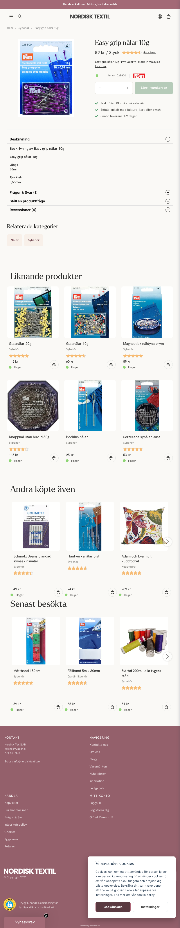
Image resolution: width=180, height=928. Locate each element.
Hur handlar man (16, 810)
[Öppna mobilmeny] (11, 16)
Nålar (15, 240)
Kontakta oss (99, 745)
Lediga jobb (97, 788)
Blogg (93, 759)
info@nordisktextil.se (27, 761)
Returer (9, 846)
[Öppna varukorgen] (168, 16)
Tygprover (11, 839)
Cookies (10, 832)
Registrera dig (99, 810)
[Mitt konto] (159, 16)
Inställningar (150, 907)
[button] (24, 922)
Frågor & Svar (14, 817)
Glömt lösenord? (101, 817)
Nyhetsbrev (98, 774)
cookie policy (146, 895)
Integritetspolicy (15, 825)
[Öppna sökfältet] (20, 16)
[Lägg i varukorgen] (54, 364)
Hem (10, 28)
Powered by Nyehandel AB (90, 926)
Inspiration (97, 781)
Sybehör (23, 28)
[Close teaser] (46, 915)
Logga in (95, 803)
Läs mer (100, 66)
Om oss (95, 752)
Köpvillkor (11, 803)
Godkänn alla (113, 907)
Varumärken (98, 766)
